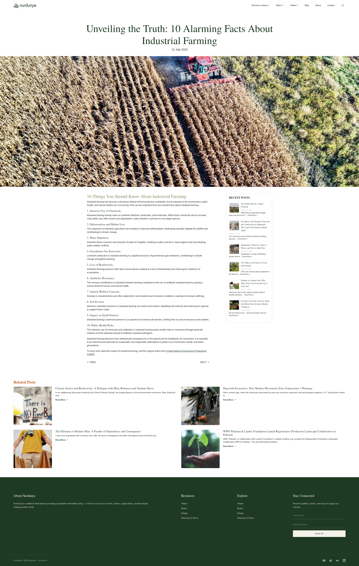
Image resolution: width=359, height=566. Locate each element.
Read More (60, 400)
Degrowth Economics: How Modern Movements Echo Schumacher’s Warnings (267, 388)
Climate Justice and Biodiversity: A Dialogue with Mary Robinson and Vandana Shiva (104, 388)
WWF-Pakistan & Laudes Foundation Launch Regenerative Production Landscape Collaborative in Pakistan (279, 433)
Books (184, 508)
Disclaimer (43, 560)
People (184, 513)
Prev (92, 362)
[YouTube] (324, 560)
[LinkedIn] (344, 560)
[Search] (343, 5)
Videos (293, 5)
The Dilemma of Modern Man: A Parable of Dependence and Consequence (98, 431)
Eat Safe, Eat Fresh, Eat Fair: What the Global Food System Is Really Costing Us (255, 304)
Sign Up (319, 534)
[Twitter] (330, 560)
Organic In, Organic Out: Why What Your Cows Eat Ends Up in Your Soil (254, 283)
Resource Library (260, 5)
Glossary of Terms (189, 518)
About (318, 5)
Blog (307, 5)
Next (203, 362)
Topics (279, 5)
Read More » (253, 215)
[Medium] (337, 560)
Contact (331, 5)
